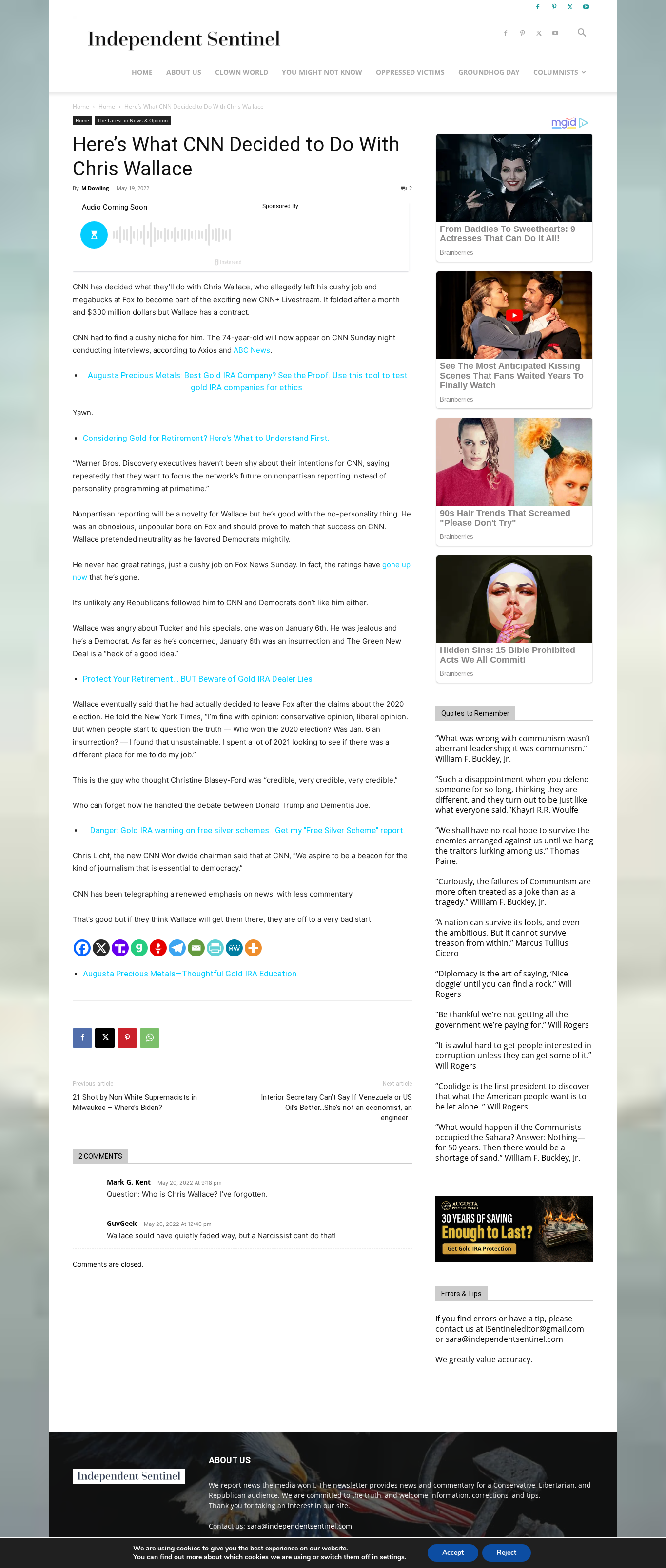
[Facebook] (537, 7)
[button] (581, 33)
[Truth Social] (120, 947)
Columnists (555, 71)
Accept (453, 1552)
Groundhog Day (489, 71)
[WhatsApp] (149, 1038)
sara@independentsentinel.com (299, 1525)
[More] (253, 947)
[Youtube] (586, 7)
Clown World (241, 71)
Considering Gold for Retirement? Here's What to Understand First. (206, 438)
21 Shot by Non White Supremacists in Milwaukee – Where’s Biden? (135, 1102)
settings (392, 1557)
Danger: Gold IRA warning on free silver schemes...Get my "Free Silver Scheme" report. (247, 830)
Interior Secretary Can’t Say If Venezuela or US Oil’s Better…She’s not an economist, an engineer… (336, 1107)
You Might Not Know (322, 71)
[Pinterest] (554, 7)
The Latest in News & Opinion (133, 120)
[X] (570, 7)
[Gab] (139, 947)
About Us (183, 71)
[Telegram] (177, 947)
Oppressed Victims (410, 71)
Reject (506, 1552)
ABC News (252, 350)
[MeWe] (234, 947)
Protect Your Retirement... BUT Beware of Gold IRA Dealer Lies (198, 679)
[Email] (196, 947)
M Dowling (95, 187)
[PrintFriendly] (215, 947)
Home (142, 71)
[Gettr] (158, 947)
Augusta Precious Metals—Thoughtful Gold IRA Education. (190, 973)
